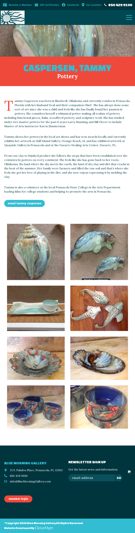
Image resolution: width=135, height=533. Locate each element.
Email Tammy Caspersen (24, 203)
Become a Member (20, 5)
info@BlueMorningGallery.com (30, 481)
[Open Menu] (129, 17)
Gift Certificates (49, 5)
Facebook (73, 5)
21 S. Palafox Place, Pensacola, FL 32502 (36, 470)
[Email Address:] (95, 477)
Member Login (18, 499)
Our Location (93, 5)
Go (119, 477)
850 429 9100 (120, 5)
